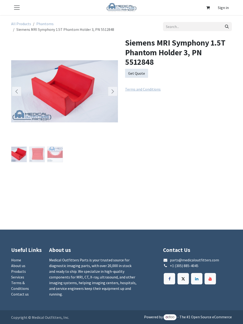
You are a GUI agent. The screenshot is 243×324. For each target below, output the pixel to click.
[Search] (227, 26)
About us (18, 265)
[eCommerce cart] (208, 8)
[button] (16, 91)
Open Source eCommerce (211, 317)
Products (18, 271)
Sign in (223, 7)
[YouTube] (210, 278)
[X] (183, 278)
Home (16, 260)
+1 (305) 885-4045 (184, 265)
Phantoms (45, 23)
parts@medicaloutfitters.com (194, 260)
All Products (21, 23)
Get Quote (136, 73)
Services (17, 277)
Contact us (20, 294)
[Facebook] (169, 278)
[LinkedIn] (196, 278)
